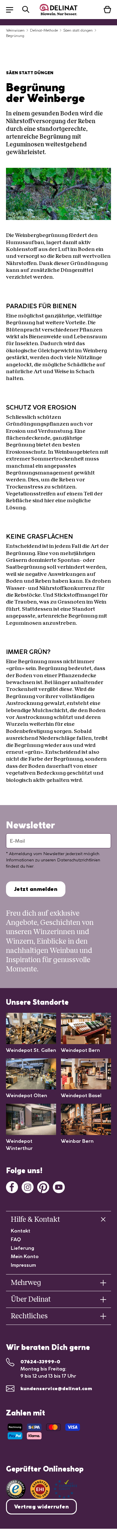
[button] (12, 9)
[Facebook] (12, 1187)
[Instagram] (28, 1187)
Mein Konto (25, 1256)
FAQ (16, 1239)
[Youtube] (59, 1187)
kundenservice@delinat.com (56, 1388)
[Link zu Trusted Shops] (16, 1489)
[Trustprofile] (53, 1489)
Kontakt (20, 1231)
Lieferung (22, 1248)
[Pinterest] (43, 1187)
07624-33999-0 (40, 1362)
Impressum (23, 1265)
